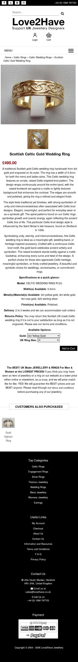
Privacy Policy (38, 559)
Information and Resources (38, 543)
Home (8, 57)
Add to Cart (68, 348)
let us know (41, 379)
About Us (38, 533)
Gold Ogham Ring (8, 436)
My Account (38, 523)
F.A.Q (38, 554)
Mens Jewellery (38, 492)
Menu (8, 50)
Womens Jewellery (38, 497)
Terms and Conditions (38, 549)
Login (35, 39)
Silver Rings (38, 476)
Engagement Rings (38, 471)
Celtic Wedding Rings (40, 57)
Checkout (38, 528)
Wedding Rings (38, 487)
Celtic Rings (20, 57)
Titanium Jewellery (38, 482)
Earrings (38, 502)
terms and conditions (63, 387)
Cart (49, 39)
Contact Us (38, 538)
